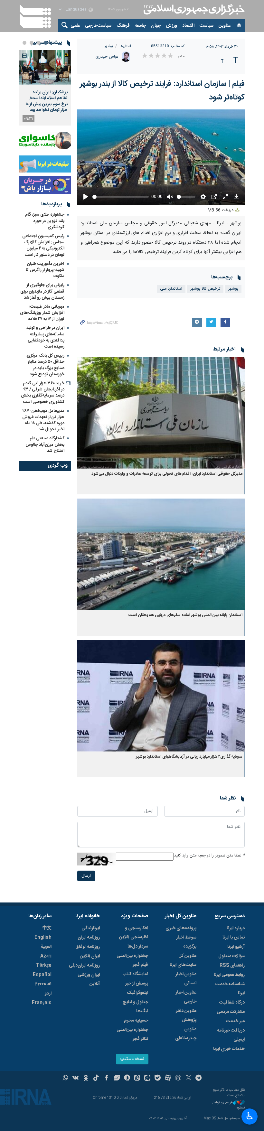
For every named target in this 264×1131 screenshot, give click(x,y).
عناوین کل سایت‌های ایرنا (183, 960)
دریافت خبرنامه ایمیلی (231, 1035)
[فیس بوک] (106, 1078)
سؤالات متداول (231, 956)
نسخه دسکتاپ (132, 1059)
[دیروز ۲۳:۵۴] (45, 67)
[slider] (120, 197)
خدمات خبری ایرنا (229, 1049)
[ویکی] (75, 1078)
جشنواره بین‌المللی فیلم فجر (132, 960)
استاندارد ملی (171, 288)
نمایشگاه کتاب (135, 974)
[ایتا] (137, 1078)
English (43, 937)
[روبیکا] (178, 1078)
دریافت (221, 210)
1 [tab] (46, 43)
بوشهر (109, 46)
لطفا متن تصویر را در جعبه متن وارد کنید (209, 856)
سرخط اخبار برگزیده (186, 942)
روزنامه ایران (89, 937)
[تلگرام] (198, 1078)
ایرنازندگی (90, 928)
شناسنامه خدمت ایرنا (230, 988)
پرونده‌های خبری (180, 928)
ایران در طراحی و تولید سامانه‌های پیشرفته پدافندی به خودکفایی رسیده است (45, 337)
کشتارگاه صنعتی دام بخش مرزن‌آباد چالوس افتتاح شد (44, 444)
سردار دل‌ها (137, 946)
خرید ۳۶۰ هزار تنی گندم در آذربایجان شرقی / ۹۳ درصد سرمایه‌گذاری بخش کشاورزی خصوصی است (42, 393)
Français (42, 1003)
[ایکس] (188, 1078)
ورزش (171, 26)
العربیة (46, 947)
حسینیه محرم (136, 1020)
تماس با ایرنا (233, 937)
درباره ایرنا (236, 928)
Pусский (43, 984)
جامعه (140, 26)
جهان (156, 26)
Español (42, 975)
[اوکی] (85, 1078)
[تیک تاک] (96, 1078)
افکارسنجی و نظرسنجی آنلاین (133, 932)
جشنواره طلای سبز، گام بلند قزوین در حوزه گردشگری (44, 220)
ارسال (86, 876)
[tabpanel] (45, 88)
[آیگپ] (147, 1078)
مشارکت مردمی (231, 1012)
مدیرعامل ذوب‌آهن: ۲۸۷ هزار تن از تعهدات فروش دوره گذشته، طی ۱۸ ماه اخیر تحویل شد (43, 420)
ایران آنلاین (90, 956)
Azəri (46, 956)
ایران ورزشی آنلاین (89, 979)
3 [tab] (31, 43)
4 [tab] (24, 43)
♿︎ (249, 1116)
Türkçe (44, 965)
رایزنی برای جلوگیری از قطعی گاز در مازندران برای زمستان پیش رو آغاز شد (42, 291)
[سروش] (127, 1078)
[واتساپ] (65, 1078)
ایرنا (193, 9)
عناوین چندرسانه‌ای (185, 1033)
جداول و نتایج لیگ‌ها (135, 1006)
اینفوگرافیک (137, 993)
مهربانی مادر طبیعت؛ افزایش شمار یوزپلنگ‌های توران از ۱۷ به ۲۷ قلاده (42, 312)
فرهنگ (123, 26)
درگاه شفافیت (232, 1002)
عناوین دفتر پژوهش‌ (186, 1015)
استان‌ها (125, 46)
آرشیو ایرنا (236, 947)
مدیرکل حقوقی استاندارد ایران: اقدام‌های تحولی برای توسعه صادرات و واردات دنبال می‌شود (166, 474)
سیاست (206, 26)
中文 (47, 928)
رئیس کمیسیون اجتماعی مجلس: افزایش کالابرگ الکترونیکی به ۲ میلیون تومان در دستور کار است (43, 245)
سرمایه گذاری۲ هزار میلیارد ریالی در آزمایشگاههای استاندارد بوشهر (189, 756)
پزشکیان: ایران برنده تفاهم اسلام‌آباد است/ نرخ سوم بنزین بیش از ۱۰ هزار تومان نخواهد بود (47, 101)
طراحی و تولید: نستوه (228, 1105)
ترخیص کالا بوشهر (205, 288)
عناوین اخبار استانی (185, 978)
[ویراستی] (116, 1078)
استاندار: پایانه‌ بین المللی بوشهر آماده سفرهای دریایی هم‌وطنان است (185, 615)
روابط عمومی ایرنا (229, 975)
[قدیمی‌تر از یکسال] (161, 413)
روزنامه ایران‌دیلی (84, 965)
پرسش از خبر (136, 983)
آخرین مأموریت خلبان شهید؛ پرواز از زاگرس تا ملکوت (45, 270)
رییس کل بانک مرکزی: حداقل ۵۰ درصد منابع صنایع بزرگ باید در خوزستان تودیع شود (44, 365)
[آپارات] (168, 1078)
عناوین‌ (225, 26)
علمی (75, 26)
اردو (48, 993)
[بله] (157, 1078)
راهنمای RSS (232, 965)
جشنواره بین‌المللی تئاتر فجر (132, 1034)
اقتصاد (188, 26)
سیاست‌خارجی (98, 26)
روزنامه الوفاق (87, 947)
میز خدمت (235, 1021)
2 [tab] (39, 43)
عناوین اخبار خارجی (185, 997)
